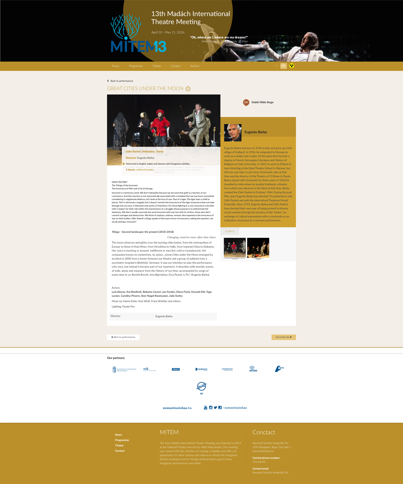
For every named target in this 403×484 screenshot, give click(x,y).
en (283, 66)
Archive (194, 66)
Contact (175, 66)
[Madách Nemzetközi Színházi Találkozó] (138, 52)
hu (276, 66)
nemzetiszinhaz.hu (263, 451)
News (115, 66)
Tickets (157, 66)
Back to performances (121, 81)
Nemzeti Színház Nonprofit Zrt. (271, 472)
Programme (136, 66)
